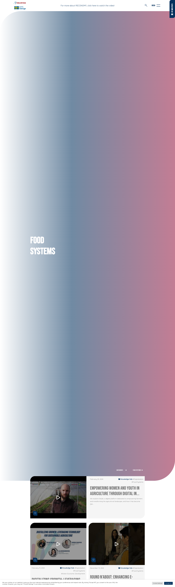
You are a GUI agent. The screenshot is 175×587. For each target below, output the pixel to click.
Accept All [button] (168, 583)
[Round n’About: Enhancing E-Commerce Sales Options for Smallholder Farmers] (117, 544)
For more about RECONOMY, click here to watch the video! (87, 5)
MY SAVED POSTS (172, 8)
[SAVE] (35, 513)
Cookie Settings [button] (157, 583)
